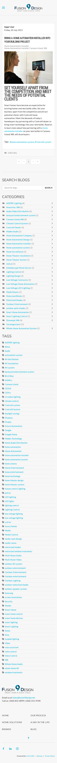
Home (5, 715)
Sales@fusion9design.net (23, 697)
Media (8, 530)
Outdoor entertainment (15, 576)
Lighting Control (13, 272)
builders (8, 380)
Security (8, 601)
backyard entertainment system (20, 215)
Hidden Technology (13, 438)
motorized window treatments (18, 551)
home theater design (14, 480)
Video (7, 643)
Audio (7, 351)
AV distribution (12, 359)
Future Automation (13, 426)
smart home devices (14, 618)
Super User (9, 27)
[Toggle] (53, 203)
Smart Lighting (11, 626)
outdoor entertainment (15, 568)
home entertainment (14, 472)
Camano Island (11, 384)
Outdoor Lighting (12, 580)
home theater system (14, 484)
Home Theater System (16, 259)
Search (49, 188)
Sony (7, 635)
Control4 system (43, 142)
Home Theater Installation (18, 255)
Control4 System (12, 409)
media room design (13, 539)
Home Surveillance (14, 251)
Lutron (8, 522)
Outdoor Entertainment (17, 304)
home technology (12, 476)
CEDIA (8, 388)
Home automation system (18, 247)
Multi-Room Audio (13, 555)
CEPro (8, 392)
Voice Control (11, 655)
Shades (8, 605)
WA (6, 660)
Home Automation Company (19, 235)
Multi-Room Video (13, 559)
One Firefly (30, 756)
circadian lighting (12, 397)
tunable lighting (12, 639)
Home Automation (13, 451)
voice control (11, 651)
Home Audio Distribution (16, 442)
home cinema (11, 463)
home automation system (22, 142)
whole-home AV (12, 668)
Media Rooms (12, 292)
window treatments (14, 672)
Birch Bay (9, 376)
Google (8, 430)
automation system (13, 355)
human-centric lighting (15, 488)
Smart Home (10, 610)
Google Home (11, 434)
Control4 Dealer (13, 227)
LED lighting (10, 497)
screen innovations (13, 597)
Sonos (7, 630)
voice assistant (12, 647)
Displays (9, 417)
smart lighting (11, 622)
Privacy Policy (50, 756)
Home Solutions (12, 722)
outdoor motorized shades (16, 584)
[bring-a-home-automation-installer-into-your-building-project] (28, 67)
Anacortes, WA (13, 207)
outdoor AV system (13, 564)
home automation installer (17, 455)
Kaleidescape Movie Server (18, 268)
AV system (10, 367)
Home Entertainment (14, 468)
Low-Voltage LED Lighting (18, 288)
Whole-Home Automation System (21, 328)
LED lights (9, 501)
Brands (6, 729)
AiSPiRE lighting (12, 342)
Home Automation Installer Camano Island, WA (25, 48)
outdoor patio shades (15, 308)
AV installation (11, 363)
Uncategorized (13, 324)
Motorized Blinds (14, 296)
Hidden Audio (12, 231)
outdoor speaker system (16, 589)
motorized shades (13, 547)
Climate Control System (17, 223)
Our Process (38, 715)
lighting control (12, 505)
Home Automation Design (18, 239)
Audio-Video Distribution (17, 211)
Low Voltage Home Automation (20, 284)
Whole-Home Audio (14, 664)
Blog (34, 729)
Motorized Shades (14, 300)
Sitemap (39, 756)
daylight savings (12, 413)
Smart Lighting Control (16, 316)
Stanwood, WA (12, 320)
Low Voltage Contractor (17, 280)
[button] (3, 8)
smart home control (14, 614)
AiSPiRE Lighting (14, 203)
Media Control (11, 534)
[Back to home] (28, 8)
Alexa (7, 346)
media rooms (10, 543)
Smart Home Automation (17, 312)
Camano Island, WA (15, 219)
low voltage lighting (14, 513)
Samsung (9, 593)
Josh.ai (9, 263)
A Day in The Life (40, 722)
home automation (13, 447)
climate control (12, 401)
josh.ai (8, 493)
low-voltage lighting (14, 518)
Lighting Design (13, 276)
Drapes (8, 422)
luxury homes (11, 526)
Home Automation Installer (16, 46)
